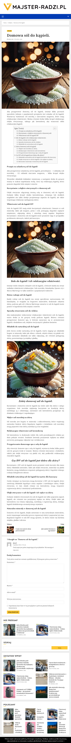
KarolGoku (11, 39)
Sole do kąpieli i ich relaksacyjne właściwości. (31, 138)
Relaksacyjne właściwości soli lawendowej (32, 151)
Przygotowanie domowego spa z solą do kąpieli (33, 153)
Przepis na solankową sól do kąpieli (30, 131)
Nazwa (10, 586)
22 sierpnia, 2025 (22, 695)
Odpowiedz (16, 550)
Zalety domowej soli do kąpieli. (26, 146)
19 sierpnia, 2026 (22, 635)
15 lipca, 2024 (18, 39)
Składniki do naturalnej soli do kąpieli (31, 144)
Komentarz (11, 562)
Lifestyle (9, 31)
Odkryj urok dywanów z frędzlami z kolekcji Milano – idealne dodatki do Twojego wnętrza (57, 678)
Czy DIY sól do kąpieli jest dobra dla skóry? (30, 155)
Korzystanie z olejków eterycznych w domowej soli (35, 133)
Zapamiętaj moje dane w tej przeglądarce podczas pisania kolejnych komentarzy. (31, 607)
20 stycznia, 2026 (55, 633)
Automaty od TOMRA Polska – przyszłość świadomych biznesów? (25, 691)
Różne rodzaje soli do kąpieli (27, 140)
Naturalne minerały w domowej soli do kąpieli (33, 161)
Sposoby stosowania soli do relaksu (30, 142)
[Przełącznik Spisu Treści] (54, 128)
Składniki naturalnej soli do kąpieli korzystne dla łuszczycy (37, 157)
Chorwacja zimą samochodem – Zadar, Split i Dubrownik (57, 629)
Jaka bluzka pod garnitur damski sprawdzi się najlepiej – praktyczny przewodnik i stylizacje (25, 629)
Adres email (11, 592)
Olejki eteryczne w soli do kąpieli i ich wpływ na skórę (35, 159)
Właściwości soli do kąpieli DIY (28, 135)
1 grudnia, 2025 (54, 684)
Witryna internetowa (14, 599)
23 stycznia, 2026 (54, 668)
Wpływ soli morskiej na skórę (28, 148)
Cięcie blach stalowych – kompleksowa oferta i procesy (57, 664)
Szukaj (7, 642)
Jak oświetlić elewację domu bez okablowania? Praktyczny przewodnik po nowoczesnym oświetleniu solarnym (57, 693)
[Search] (68, 16)
